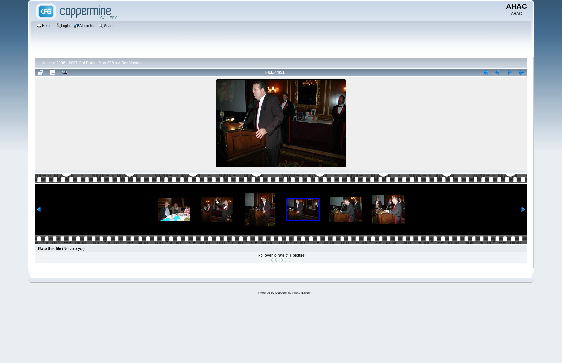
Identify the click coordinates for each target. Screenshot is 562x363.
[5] (290, 260)
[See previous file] (497, 72)
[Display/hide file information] (53, 72)
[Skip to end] (521, 72)
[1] (273, 260)
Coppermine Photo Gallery (293, 292)
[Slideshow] (65, 72)
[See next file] (509, 72)
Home (46, 63)
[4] (285, 260)
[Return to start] (485, 72)
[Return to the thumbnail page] (41, 72)
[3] (281, 260)
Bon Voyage (132, 63)
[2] (277, 260)
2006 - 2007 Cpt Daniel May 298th (86, 63)
